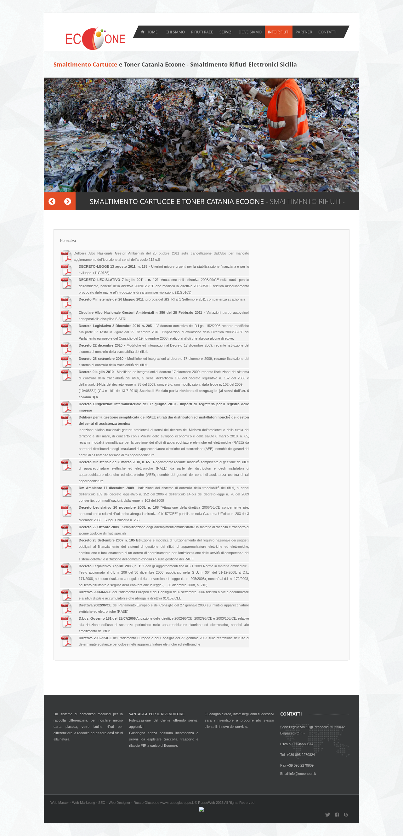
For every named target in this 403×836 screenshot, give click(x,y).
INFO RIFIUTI (278, 32)
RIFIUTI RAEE (202, 32)
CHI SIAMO (175, 32)
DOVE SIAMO (250, 32)
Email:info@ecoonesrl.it (298, 773)
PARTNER (304, 32)
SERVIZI (225, 32)
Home (152, 32)
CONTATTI (327, 32)
